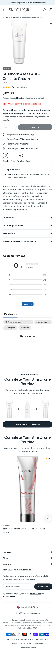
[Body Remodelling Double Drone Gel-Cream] (27, 489)
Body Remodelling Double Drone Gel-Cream (24, 528)
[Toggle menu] (4, 10)
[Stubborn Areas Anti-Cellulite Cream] (9, 409)
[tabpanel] (27, 342)
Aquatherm (35, 2)
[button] (27, 275)
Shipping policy (41, 639)
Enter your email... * (14, 586)
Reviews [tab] (10, 314)
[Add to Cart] (48, 518)
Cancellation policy (28, 647)
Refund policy (13, 639)
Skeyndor (7, 525)
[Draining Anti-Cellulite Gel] (27, 409)
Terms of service (18, 643)
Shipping (20, 98)
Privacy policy (27, 639)
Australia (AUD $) (28, 607)
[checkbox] (24, 327)
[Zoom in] (19, 42)
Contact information (36, 643)
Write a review (27, 304)
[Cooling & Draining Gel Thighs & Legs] (45, 409)
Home (5, 17)
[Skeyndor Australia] (20, 10)
